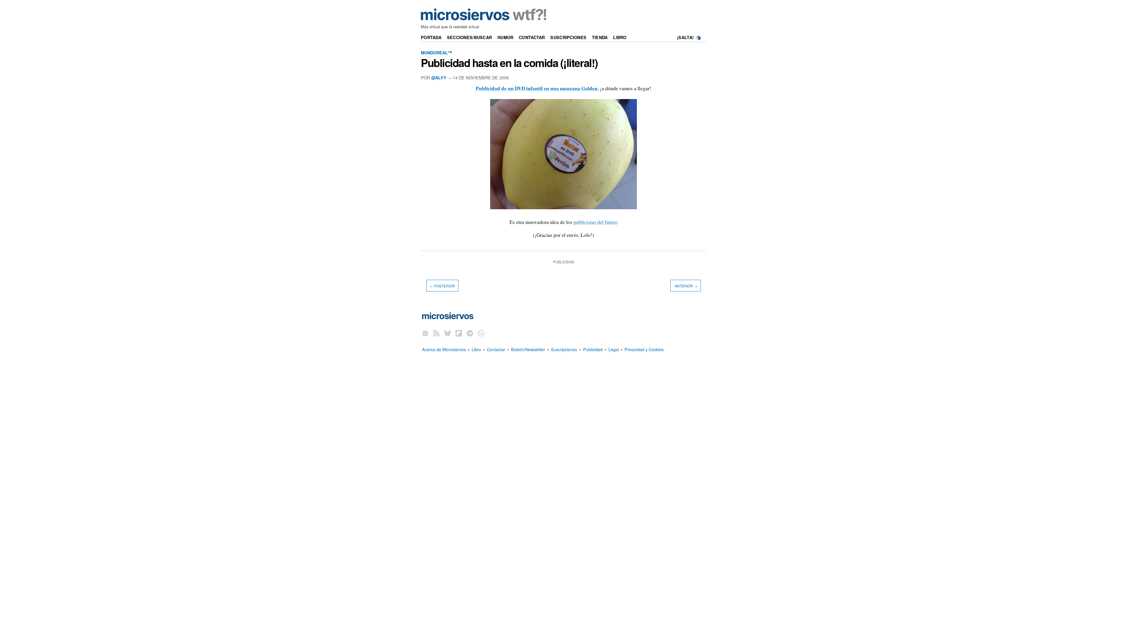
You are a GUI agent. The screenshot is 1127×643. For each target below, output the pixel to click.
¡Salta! (685, 37)
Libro (619, 37)
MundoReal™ (436, 53)
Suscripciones (568, 37)
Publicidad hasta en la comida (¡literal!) (509, 62)
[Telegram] (470, 333)
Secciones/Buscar (469, 37)
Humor (505, 37)
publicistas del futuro (595, 222)
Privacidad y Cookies (644, 349)
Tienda (600, 37)
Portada (431, 37)
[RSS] (436, 333)
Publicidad (593, 349)
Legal (613, 349)
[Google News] (425, 333)
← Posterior (442, 285)
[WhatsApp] (481, 333)
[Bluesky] (447, 333)
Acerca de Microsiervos (444, 349)
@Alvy (438, 78)
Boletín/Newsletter (528, 349)
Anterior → (685, 285)
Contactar (532, 37)
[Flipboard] (458, 333)
